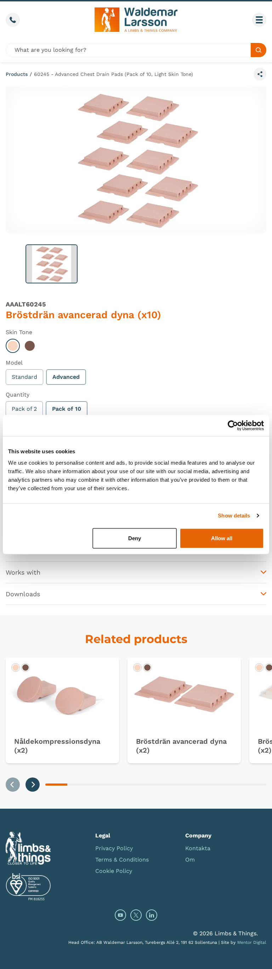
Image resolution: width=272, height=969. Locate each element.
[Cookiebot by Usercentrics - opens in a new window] (233, 425)
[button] (52, 263)
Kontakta (197, 848)
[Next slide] (33, 784)
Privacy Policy (114, 848)
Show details (234, 516)
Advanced (66, 376)
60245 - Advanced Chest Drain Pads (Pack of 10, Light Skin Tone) (113, 74)
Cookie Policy (113, 871)
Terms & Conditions (122, 859)
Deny (134, 538)
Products (17, 74)
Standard (24, 376)
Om (190, 859)
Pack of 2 (24, 408)
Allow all (221, 538)
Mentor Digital (251, 942)
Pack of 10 (66, 408)
